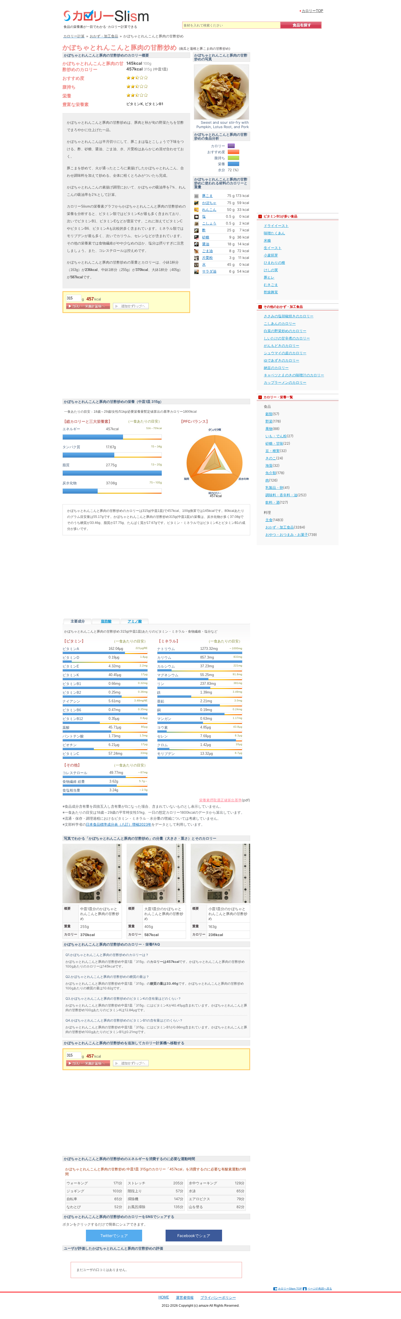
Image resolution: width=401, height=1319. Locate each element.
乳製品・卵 (274, 487)
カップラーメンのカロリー (285, 382)
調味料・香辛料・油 (281, 495)
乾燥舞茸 (271, 292)
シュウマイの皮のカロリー (285, 353)
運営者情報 (185, 1298)
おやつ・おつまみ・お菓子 (286, 534)
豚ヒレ (269, 277)
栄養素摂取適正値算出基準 (220, 800)
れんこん (209, 209)
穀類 (269, 414)
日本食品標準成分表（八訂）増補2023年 (118, 824)
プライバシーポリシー (218, 1298)
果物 (269, 428)
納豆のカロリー (276, 367)
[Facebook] (194, 1235)
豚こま (207, 195)
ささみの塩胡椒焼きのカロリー (288, 316)
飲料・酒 (272, 502)
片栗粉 (207, 257)
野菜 (269, 421)
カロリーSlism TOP (290, 1288)
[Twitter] (114, 1235)
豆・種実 (272, 450)
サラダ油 (209, 271)
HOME (163, 1297)
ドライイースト (276, 225)
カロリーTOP (312, 11)
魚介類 (270, 473)
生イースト (273, 248)
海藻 (269, 465)
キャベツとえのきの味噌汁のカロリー (294, 375)
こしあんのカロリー (280, 323)
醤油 (205, 244)
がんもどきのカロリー (281, 345)
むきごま (271, 284)
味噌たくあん (274, 233)
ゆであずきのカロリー (281, 360)
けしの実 (271, 270)
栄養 (66, 95)
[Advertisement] (108, 356)
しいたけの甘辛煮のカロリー (287, 338)
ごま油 (207, 251)
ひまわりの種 (274, 262)
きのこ (270, 458)
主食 (269, 520)
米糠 (267, 240)
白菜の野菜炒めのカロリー (285, 331)
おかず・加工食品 (279, 527)
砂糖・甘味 (274, 443)
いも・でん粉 (276, 436)
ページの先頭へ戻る (319, 1288)
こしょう (209, 223)
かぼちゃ (209, 202)
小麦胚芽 (271, 255)
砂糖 (205, 237)
